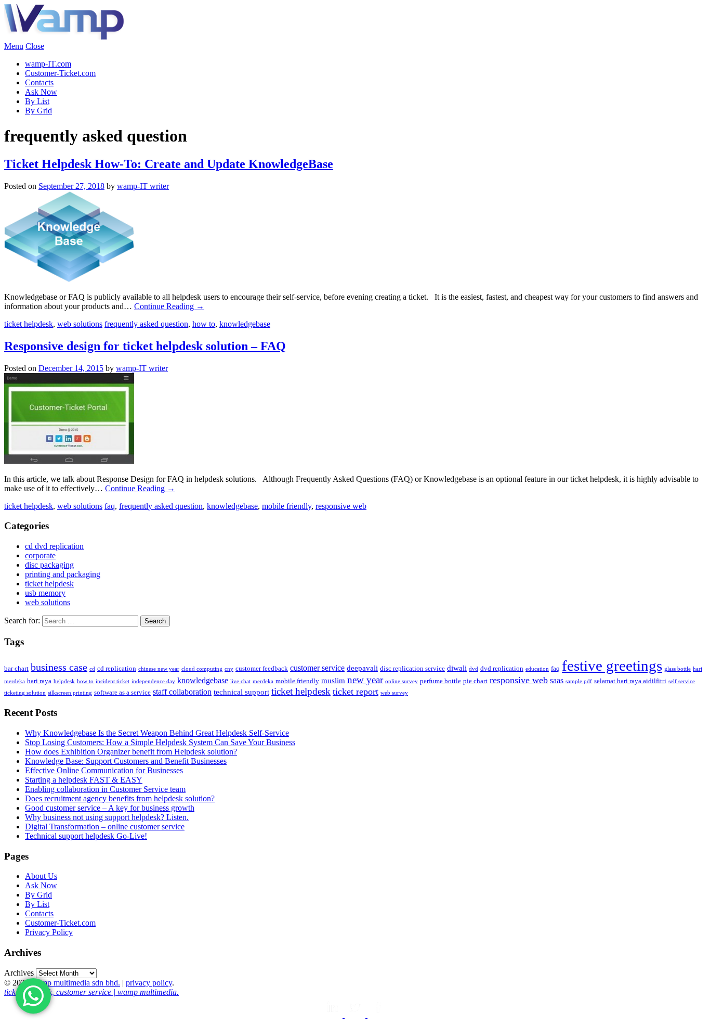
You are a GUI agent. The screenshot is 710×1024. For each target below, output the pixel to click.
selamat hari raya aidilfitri (630, 681)
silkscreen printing (70, 693)
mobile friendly (286, 506)
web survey (394, 693)
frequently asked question (146, 323)
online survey (401, 681)
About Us (41, 876)
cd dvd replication (54, 546)
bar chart (16, 668)
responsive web (340, 506)
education (537, 669)
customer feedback (261, 668)
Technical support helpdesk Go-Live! (86, 835)
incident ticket (112, 681)
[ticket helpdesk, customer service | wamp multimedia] (64, 36)
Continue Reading (169, 306)
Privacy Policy (49, 932)
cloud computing (201, 669)
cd (92, 669)
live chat (240, 681)
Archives (19, 972)
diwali (457, 668)
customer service (317, 668)
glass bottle (677, 669)
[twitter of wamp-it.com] (356, 1014)
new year (365, 679)
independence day (153, 681)
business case (59, 667)
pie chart (475, 681)
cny (229, 669)
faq (109, 506)
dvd (473, 669)
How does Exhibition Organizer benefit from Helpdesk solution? (131, 751)
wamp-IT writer (143, 186)
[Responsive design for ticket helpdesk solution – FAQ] (69, 461)
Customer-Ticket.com (60, 73)
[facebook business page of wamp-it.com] (377, 1014)
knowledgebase (244, 323)
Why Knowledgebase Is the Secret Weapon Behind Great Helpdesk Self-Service (157, 732)
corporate (40, 555)
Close (34, 46)
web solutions (79, 323)
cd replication (116, 668)
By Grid (38, 110)
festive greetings (612, 665)
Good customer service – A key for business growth (109, 807)
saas (556, 680)
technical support (241, 692)
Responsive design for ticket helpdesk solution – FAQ (145, 346)
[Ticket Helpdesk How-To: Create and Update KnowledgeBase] (69, 279)
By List (37, 101)
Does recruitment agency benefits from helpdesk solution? (120, 798)
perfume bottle (440, 681)
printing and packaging (62, 574)
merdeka (263, 681)
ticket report (355, 691)
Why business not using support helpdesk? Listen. (107, 817)
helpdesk (64, 681)
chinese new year (158, 669)
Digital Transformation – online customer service (105, 826)
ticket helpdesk (28, 323)
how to (203, 323)
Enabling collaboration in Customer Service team (105, 789)
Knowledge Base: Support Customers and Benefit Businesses (126, 761)
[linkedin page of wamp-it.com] (333, 1014)
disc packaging (49, 564)
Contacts (39, 82)
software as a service (122, 692)
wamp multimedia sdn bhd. (75, 982)
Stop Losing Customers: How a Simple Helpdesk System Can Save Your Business (160, 742)
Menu (13, 46)
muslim (333, 680)
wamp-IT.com (48, 63)
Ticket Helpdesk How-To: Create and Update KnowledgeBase (168, 164)
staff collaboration (182, 692)
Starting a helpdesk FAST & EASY (83, 779)
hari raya (39, 681)
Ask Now (41, 91)
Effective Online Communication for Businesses (104, 770)
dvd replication (501, 668)
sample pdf (579, 681)
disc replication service (412, 668)
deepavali (362, 668)
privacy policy (149, 982)
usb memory (45, 592)
